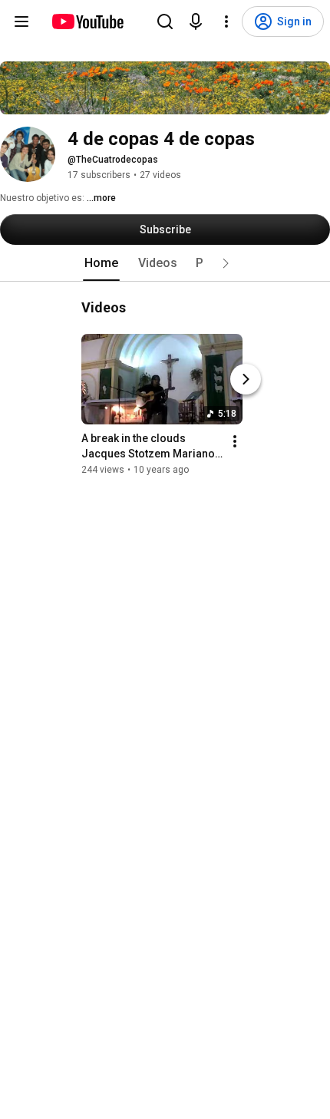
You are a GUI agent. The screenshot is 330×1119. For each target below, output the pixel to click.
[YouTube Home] (87, 21)
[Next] (245, 379)
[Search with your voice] (195, 21)
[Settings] (226, 21)
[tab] (101, 263)
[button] (225, 263)
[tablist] (165, 263)
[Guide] (21, 21)
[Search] (165, 21)
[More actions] (234, 441)
